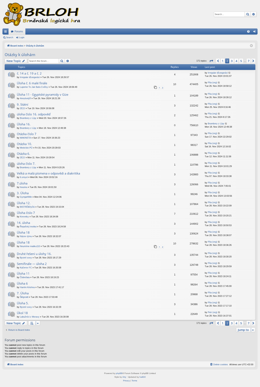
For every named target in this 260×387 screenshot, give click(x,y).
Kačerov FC (26, 267)
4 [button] (236, 61)
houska (23, 187)
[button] (211, 61)
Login (21, 37)
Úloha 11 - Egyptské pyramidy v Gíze (42, 94)
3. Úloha (23, 193)
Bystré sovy (26, 257)
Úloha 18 (23, 232)
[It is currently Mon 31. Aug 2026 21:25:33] (251, 45)
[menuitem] (248, 31)
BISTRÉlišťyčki (27, 207)
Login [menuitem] (255, 32)
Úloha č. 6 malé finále (32, 83)
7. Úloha (23, 293)
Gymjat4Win (26, 197)
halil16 (143, 377)
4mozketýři (25, 98)
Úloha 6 (22, 283)
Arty (124, 377)
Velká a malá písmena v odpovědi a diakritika (48, 173)
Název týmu (26, 236)
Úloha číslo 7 (26, 213)
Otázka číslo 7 (26, 134)
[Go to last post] (229, 73)
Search (9, 37)
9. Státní (22, 104)
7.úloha (22, 183)
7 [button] (248, 61)
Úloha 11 (23, 273)
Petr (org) (212, 312)
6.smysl (24, 177)
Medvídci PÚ (26, 147)
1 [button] (222, 61)
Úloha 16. (23, 124)
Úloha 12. (23, 203)
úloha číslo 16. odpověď (33, 114)
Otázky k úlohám (20, 54)
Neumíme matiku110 (30, 246)
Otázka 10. (24, 144)
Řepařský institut (28, 226)
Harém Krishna (27, 287)
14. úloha (23, 223)
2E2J (22, 108)
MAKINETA (25, 138)
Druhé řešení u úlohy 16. (34, 254)
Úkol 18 (22, 313)
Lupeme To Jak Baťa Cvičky (34, 87)
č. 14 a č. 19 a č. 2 (29, 73)
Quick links (6, 32)
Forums (19, 31)
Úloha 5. (23, 303)
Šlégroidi (24, 297)
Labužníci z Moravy (29, 316)
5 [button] (241, 61)
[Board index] (41, 14)
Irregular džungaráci (30, 77)
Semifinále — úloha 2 (32, 264)
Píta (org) (212, 82)
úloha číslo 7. (26, 164)
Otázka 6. (23, 154)
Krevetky (24, 216)
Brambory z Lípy (28, 118)
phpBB (119, 373)
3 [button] (232, 61)
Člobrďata (25, 277)
